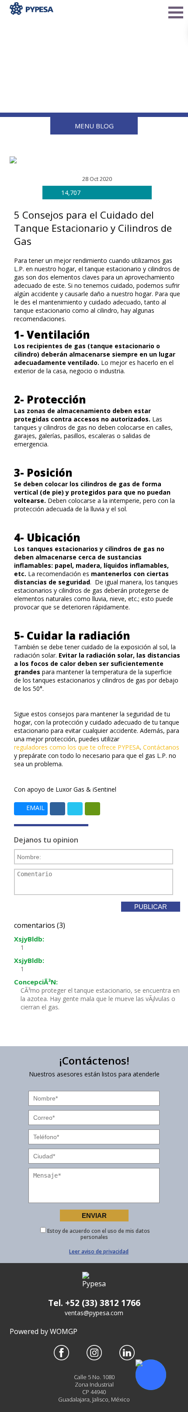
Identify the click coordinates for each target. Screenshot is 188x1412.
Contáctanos (161, 747)
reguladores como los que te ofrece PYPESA (77, 747)
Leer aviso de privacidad (99, 1251)
